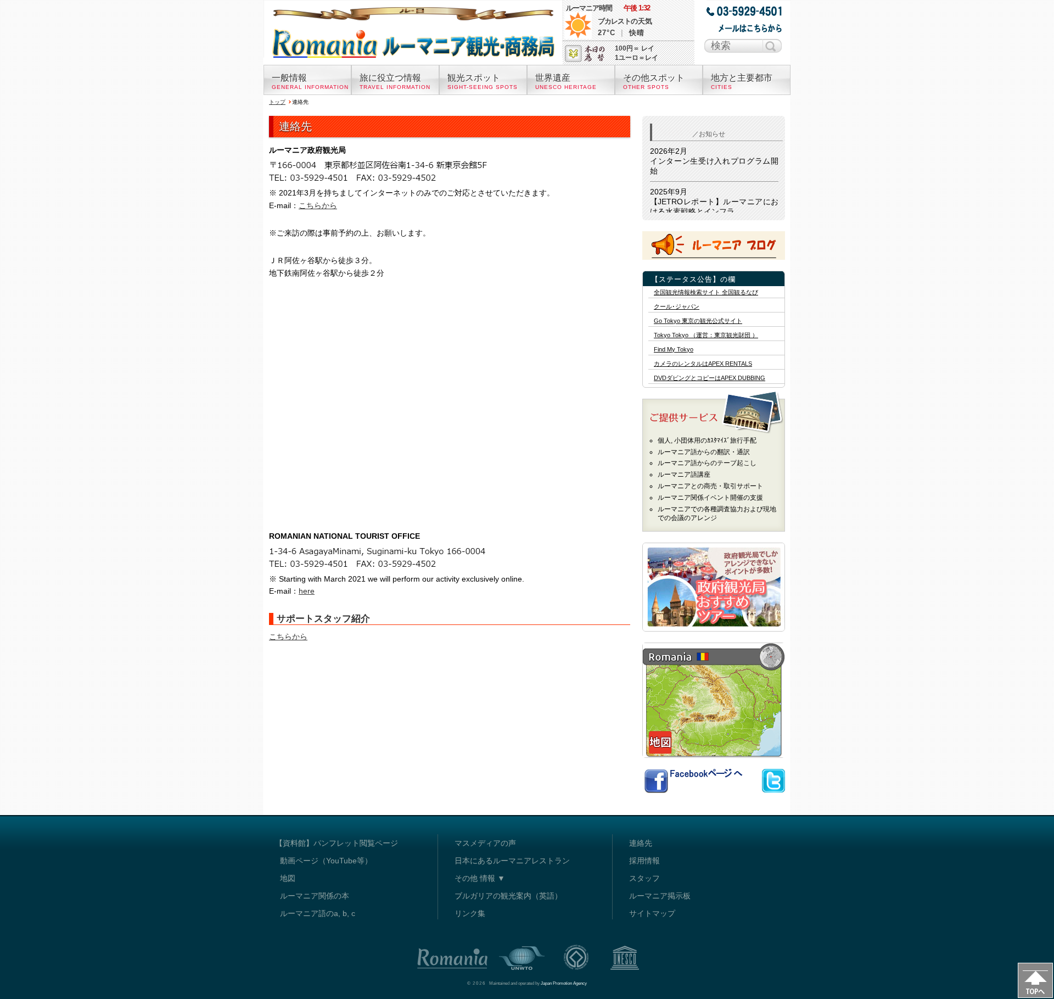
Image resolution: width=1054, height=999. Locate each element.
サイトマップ (652, 913)
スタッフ (644, 878)
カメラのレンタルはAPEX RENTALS (703, 364)
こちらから (318, 205)
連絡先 (640, 843)
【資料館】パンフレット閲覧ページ (336, 843)
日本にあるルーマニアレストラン (512, 860)
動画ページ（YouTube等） (326, 860)
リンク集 (470, 913)
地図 (287, 878)
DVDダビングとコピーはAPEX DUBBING (709, 378)
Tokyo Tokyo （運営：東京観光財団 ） (706, 335)
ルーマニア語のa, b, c (317, 913)
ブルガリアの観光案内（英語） (508, 895)
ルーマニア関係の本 (314, 895)
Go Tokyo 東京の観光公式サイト (698, 321)
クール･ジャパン (676, 307)
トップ (277, 102)
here (307, 591)
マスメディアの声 (485, 843)
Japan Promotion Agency (564, 983)
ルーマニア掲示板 (660, 895)
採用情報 (644, 860)
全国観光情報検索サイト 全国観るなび (706, 292)
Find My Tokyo (673, 350)
